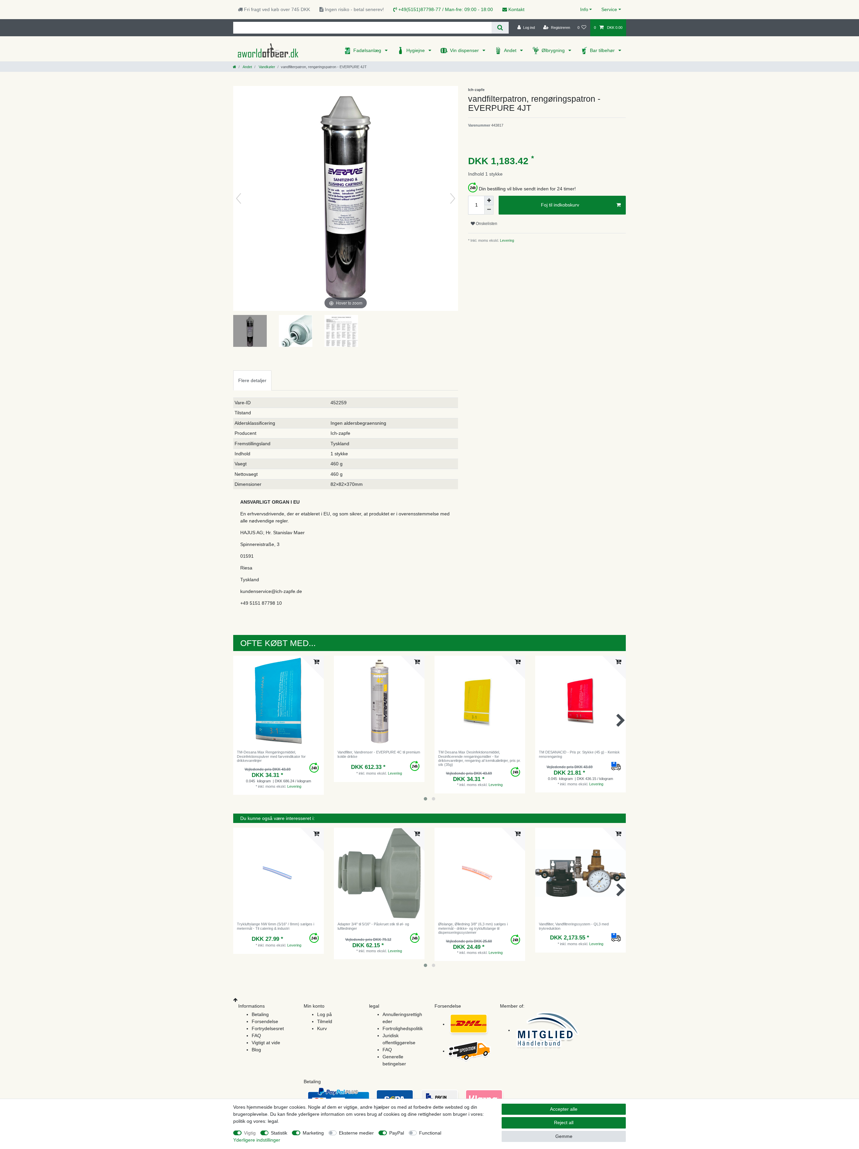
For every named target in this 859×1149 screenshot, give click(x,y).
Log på (324, 1014)
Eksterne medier (356, 1133)
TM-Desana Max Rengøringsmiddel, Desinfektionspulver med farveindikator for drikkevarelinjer (271, 756)
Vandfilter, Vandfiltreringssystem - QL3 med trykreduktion (574, 926)
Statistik (279, 1133)
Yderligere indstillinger (256, 1140)
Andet (511, 50)
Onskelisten (486, 223)
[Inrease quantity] (489, 200)
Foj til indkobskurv (560, 205)
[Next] (452, 198)
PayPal (396, 1133)
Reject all (563, 1122)
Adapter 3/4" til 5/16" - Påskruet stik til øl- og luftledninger (373, 926)
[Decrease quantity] (489, 210)
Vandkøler (266, 67)
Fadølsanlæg (368, 50)
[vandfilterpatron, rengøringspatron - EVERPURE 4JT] (250, 332)
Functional (430, 1133)
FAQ (256, 1035)
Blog (256, 1049)
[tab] (252, 380)
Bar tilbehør (603, 50)
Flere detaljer (252, 380)
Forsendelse (265, 1021)
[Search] (500, 28)
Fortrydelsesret (268, 1028)
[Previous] (238, 198)
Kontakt (515, 9)
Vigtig (250, 1133)
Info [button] (584, 9)
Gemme (563, 1136)
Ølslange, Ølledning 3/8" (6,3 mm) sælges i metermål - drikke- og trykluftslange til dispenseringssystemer (473, 928)
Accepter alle (563, 1109)
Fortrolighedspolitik (403, 1028)
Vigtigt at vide (266, 1042)
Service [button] (609, 9)
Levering (506, 240)
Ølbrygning (554, 50)
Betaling (260, 1014)
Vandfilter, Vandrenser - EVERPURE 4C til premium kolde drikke (379, 754)
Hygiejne (416, 50)
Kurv (322, 1028)
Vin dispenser (465, 50)
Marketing (313, 1133)
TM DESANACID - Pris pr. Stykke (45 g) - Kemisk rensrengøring (579, 754)
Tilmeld (324, 1021)
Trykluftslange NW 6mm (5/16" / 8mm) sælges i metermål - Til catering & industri (275, 926)
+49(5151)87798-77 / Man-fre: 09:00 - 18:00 (445, 9)
